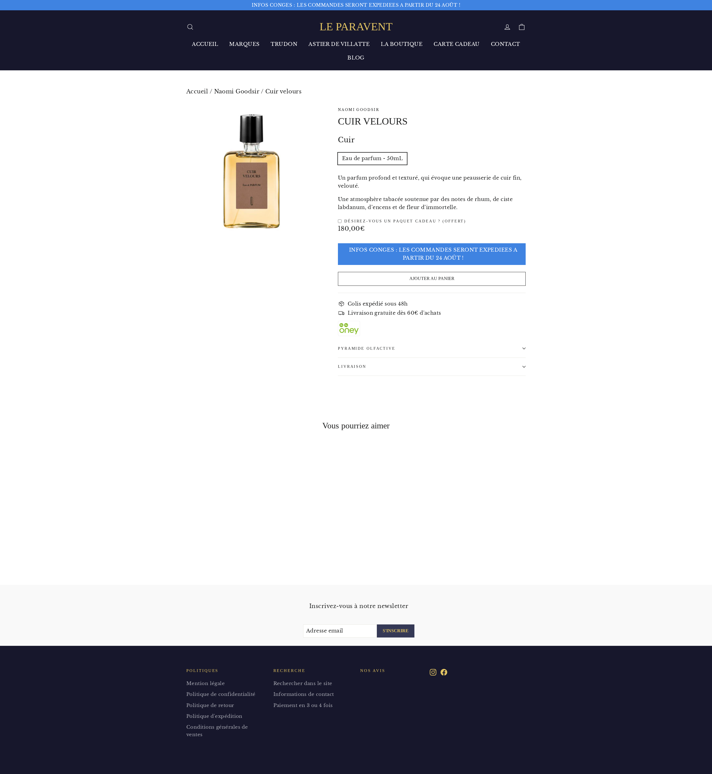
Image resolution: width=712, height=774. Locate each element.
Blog (356, 58)
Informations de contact (303, 694)
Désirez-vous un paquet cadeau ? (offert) (405, 221)
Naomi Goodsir (236, 91)
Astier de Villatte (339, 44)
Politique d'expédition (214, 716)
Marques (244, 44)
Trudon (284, 44)
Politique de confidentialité (221, 694)
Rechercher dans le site (302, 683)
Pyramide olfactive (366, 348)
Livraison (352, 366)
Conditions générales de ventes (217, 731)
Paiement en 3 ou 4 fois (303, 705)
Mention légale (205, 683)
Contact (505, 44)
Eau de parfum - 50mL (372, 158)
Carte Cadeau (456, 44)
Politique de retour (210, 705)
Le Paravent (356, 26)
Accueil (205, 44)
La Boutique (401, 44)
